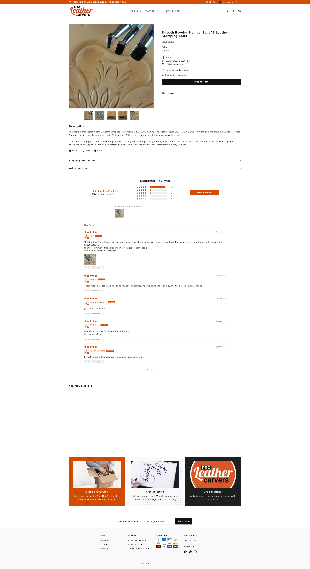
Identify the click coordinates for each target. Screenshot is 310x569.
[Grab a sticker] (213, 474)
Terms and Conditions (139, 548)
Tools (135, 11)
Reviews (105, 548)
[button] (168, 75)
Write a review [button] (204, 192)
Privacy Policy (135, 544)
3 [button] (155, 370)
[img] (90, 232)
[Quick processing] (97, 474)
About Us (105, 540)
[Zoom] (111, 66)
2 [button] (151, 370)
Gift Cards (172, 11)
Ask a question (78, 168)
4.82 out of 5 (112, 191)
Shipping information (82, 160)
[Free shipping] (155, 474)
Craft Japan (168, 41)
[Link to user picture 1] (90, 260)
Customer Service (137, 540)
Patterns (152, 11)
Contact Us (106, 544)
